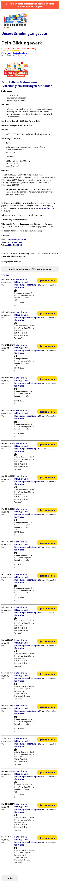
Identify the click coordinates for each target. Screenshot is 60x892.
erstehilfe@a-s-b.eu (17, 239)
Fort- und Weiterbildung (14, 53)
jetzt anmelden (47, 280)
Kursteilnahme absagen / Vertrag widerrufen (30, 269)
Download (46, 208)
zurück (10, 878)
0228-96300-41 (15, 242)
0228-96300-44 (15, 245)
